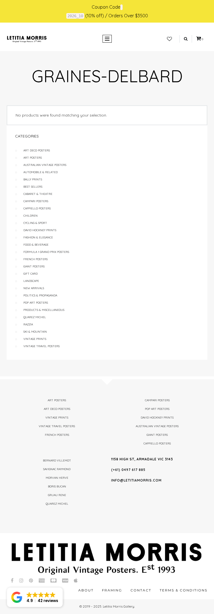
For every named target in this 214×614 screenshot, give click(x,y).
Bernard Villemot (57, 460)
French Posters (35, 259)
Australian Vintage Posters (44, 165)
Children (30, 215)
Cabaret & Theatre (37, 194)
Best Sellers (32, 186)
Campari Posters (35, 201)
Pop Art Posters (35, 302)
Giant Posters (34, 266)
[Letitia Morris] (27, 38)
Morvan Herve (57, 478)
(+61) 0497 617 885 (128, 470)
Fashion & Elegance (38, 237)
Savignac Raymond (56, 469)
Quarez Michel (34, 317)
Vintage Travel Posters (41, 346)
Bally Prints (32, 179)
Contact (140, 590)
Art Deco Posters (36, 150)
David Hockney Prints (39, 230)
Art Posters (32, 157)
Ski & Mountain (35, 331)
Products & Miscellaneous (43, 310)
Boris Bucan (57, 486)
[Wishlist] (169, 39)
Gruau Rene (57, 495)
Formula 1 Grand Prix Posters (46, 252)
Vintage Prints (34, 339)
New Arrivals (33, 288)
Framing (112, 590)
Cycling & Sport (35, 223)
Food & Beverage (35, 244)
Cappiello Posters (37, 208)
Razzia (28, 324)
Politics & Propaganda (40, 295)
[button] (35, 597)
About (86, 590)
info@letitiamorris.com (136, 480)
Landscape (31, 281)
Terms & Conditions (183, 590)
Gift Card (30, 273)
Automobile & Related (40, 172)
